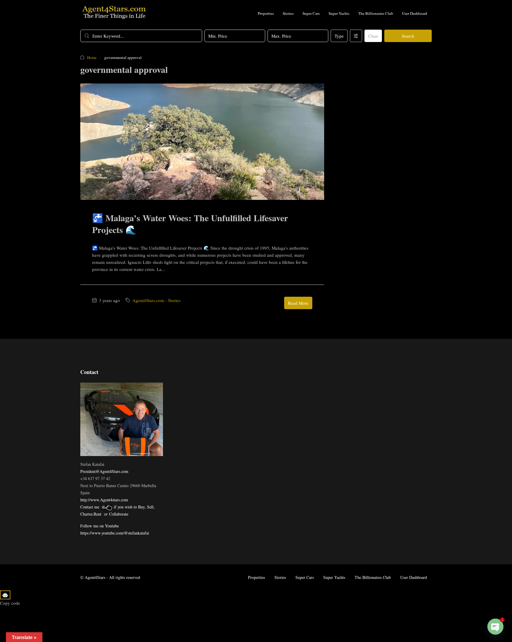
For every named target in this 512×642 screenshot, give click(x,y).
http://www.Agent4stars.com (104, 500)
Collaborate (118, 514)
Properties (266, 13)
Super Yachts (339, 13)
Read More (298, 303)
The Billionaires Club (375, 13)
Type (339, 36)
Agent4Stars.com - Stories (156, 300)
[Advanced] (356, 36)
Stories (288, 13)
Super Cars (311, 13)
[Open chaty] (495, 627)
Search (408, 36)
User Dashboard (414, 13)
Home (92, 57)
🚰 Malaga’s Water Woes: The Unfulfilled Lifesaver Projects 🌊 (190, 223)
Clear (373, 36)
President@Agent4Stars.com (104, 471)
